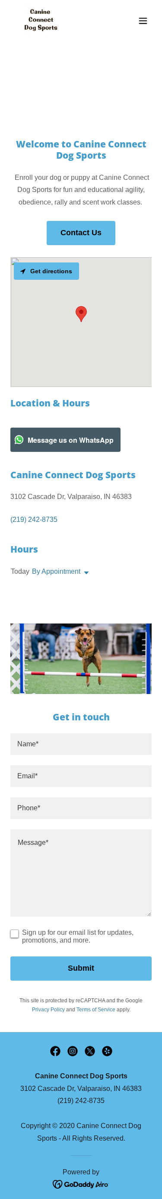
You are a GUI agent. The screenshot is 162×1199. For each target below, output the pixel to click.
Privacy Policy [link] (48, 1010)
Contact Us (81, 232)
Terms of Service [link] (95, 1010)
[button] (143, 20)
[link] (40, 20)
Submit (81, 968)
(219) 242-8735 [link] (33, 519)
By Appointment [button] (56, 571)
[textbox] (81, 744)
